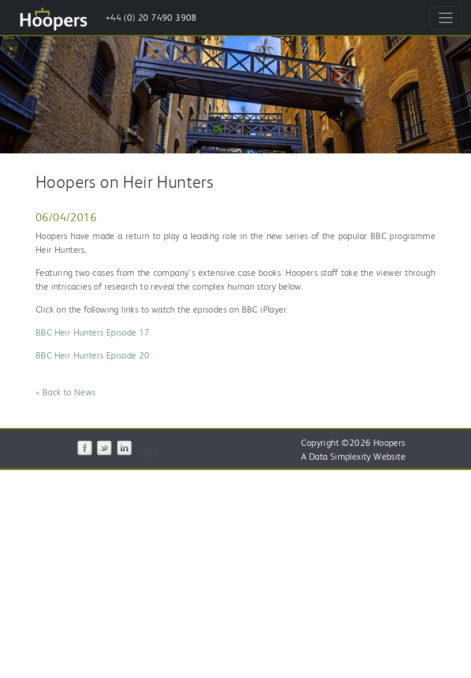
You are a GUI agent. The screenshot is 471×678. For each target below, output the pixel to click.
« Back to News (66, 392)
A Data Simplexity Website (353, 456)
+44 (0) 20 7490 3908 (151, 17)
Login (147, 451)
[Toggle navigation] (446, 17)
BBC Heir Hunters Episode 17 (93, 332)
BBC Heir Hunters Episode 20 (93, 355)
